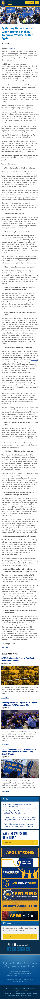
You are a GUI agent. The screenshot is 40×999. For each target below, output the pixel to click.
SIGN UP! (7, 843)
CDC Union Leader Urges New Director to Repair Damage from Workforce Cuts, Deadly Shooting (18, 751)
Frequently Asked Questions (20, 981)
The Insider (12, 48)
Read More (5, 698)
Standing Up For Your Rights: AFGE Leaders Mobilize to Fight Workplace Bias (17, 812)
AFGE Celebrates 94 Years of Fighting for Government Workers (17, 805)
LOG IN (31, 2)
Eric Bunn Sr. (27, 973)
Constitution (31, 988)
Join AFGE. (5, 648)
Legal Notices (23, 988)
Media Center (14, 988)
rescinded (34, 360)
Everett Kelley (25, 971)
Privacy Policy (16, 991)
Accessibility (25, 991)
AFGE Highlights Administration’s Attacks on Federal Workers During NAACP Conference (18, 825)
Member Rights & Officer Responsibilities (15, 993)
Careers (35, 993)
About (7, 988)
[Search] (37, 2)
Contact (29, 993)
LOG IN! (8, 936)
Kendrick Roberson (28, 975)
